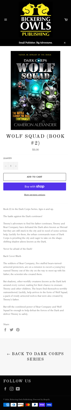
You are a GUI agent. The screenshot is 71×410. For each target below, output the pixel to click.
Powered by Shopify (41, 399)
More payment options (34, 194)
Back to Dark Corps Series (37, 356)
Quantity (7, 158)
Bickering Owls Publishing (21, 399)
